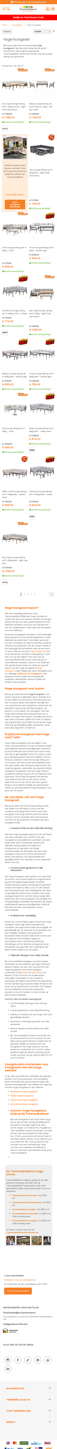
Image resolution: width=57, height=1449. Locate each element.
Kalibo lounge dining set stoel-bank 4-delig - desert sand (41, 106)
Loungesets (17, 25)
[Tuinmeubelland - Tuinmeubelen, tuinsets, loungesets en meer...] (28, 9)
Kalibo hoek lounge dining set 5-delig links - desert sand (14, 494)
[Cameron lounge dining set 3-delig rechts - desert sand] (5, 333)
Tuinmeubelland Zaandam (25, 1213)
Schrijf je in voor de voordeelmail (20, 1280)
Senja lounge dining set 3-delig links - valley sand (41, 430)
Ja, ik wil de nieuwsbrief (18, 1291)
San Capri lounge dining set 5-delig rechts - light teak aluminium (14, 106)
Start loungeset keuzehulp (15, 204)
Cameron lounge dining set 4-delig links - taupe (40, 493)
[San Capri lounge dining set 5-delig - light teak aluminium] (5, 582)
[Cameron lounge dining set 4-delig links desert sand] (32, 516)
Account (48, 9)
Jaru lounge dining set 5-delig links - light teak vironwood (41, 172)
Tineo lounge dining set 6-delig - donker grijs (42, 249)
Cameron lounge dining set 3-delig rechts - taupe (14, 312)
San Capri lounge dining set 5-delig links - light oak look (14, 560)
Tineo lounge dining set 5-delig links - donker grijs (41, 375)
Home (4, 25)
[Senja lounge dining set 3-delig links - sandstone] (32, 450)
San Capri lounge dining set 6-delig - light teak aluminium (40, 313)
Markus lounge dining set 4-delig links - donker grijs (14, 375)
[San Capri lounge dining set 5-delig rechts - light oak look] (5, 129)
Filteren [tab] (7, 31)
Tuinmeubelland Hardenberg (26, 1202)
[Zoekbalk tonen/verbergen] (8, 9)
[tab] (28, 1388)
